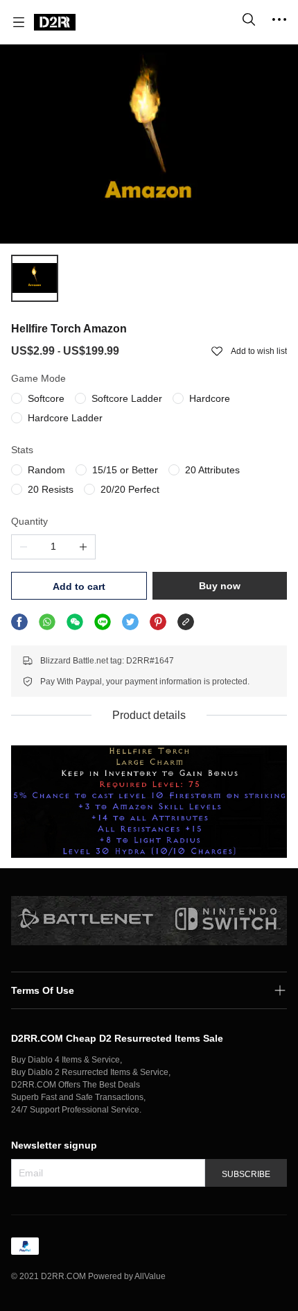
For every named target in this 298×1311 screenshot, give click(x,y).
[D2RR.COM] (55, 22)
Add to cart (79, 586)
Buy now (219, 585)
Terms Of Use (42, 990)
